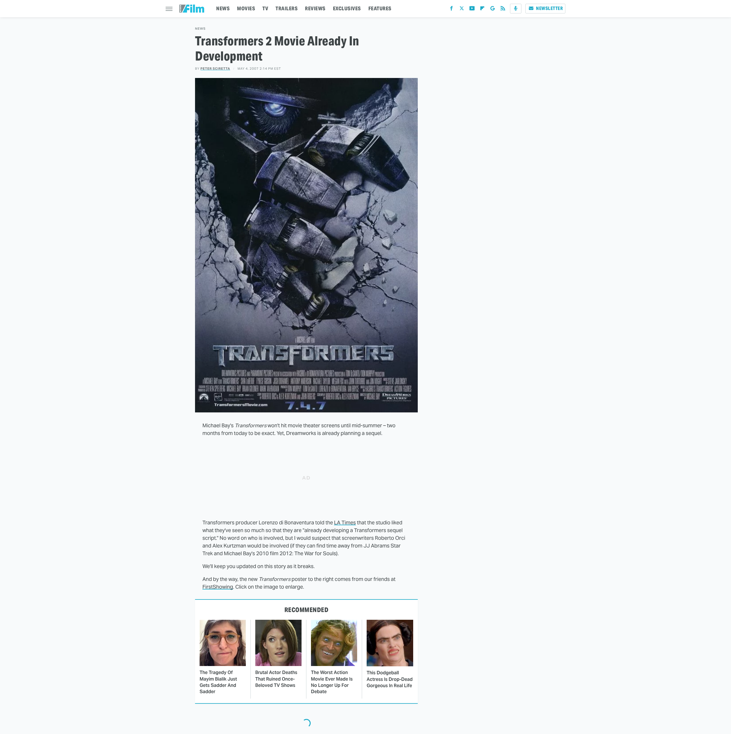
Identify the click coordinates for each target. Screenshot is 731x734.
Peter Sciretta (215, 69)
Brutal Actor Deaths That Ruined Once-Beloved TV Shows (276, 678)
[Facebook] (451, 9)
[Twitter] (462, 9)
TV (265, 8)
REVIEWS (315, 8)
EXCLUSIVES (347, 8)
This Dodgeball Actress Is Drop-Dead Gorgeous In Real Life (390, 679)
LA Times (345, 522)
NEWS (223, 8)
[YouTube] (472, 9)
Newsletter (549, 8)
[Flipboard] (482, 9)
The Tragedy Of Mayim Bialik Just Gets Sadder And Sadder (218, 682)
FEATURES (379, 8)
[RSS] (503, 9)
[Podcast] (515, 8)
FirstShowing (217, 586)
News (200, 29)
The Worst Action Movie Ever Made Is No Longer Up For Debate (332, 682)
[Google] (492, 9)
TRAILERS (287, 8)
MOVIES (246, 8)
